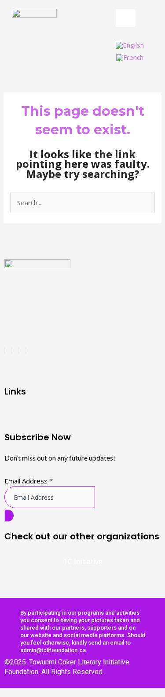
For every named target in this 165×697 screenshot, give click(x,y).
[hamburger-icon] (126, 18)
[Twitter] (18, 351)
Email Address (28, 480)
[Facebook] (4, 351)
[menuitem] (129, 45)
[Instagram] (11, 351)
